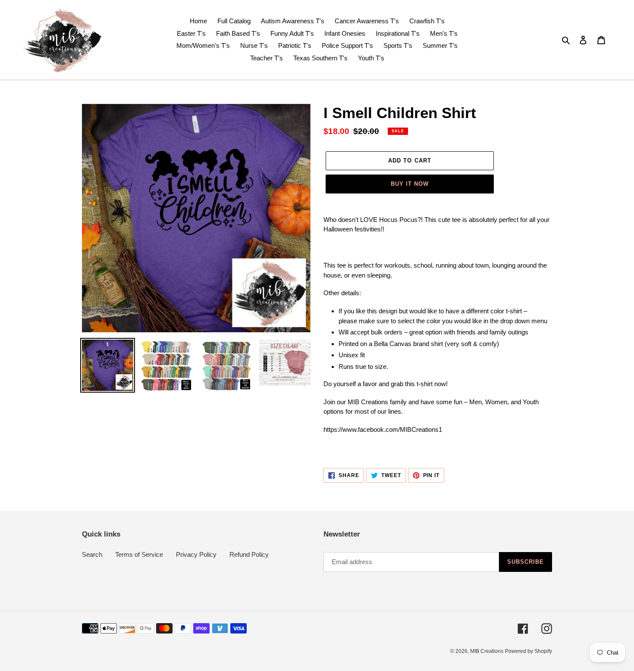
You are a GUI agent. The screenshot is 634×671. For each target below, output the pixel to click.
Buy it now (410, 184)
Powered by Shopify (528, 651)
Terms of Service (139, 554)
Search (92, 554)
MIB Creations (486, 651)
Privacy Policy (196, 554)
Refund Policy (249, 554)
